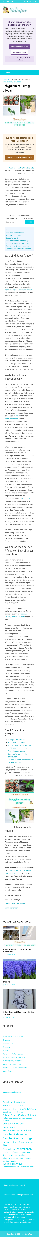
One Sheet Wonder (9, 1161)
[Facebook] (25, 2)
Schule (5, 1050)
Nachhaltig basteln (24, 1158)
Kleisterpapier (26, 1152)
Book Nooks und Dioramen (14, 1112)
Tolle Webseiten (23, 1167)
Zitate (32, 1167)
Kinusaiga (6, 1040)
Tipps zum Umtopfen (16, 742)
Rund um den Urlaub (13, 1164)
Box (17, 416)
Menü (8, 72)
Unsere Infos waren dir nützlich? (19, 249)
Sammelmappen (9, 1167)
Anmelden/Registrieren (12, 1092)
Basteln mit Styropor (13, 1105)
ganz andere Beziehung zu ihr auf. (18, 290)
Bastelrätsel (7, 1071)
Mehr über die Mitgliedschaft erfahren (19, 59)
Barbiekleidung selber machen (15, 1061)
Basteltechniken (10, 1109)
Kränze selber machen (14, 1155)
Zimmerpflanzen (11, 419)
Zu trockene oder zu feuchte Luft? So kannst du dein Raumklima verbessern (19, 748)
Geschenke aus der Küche (17, 1130)
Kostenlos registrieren (19, 47)
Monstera (26, 499)
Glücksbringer (9, 1149)
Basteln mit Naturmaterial (13, 1054)
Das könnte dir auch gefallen (17, 246)
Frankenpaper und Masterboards (20, 1118)
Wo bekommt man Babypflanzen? (13, 236)
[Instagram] (33, 2)
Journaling (7, 1152)
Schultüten (7, 1047)
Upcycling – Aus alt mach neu (14, 1057)
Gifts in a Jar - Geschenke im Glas (18, 1144)
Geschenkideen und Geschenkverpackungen (18, 1136)
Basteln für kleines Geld (12, 1064)
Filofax (5, 1118)
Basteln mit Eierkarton (14, 1102)
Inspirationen (24, 1149)
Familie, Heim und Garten (12, 82)
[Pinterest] (30, 2)
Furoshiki (6, 1120)
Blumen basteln (27, 1108)
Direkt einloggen (19, 52)
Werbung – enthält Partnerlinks (21, 168)
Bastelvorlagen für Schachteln (15, 1068)
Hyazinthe (6, 982)
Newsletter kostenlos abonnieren (19, 157)
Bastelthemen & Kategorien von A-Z (18, 1195)
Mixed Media (9, 1158)
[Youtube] (27, 2)
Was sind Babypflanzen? (15, 233)
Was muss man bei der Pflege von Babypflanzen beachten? (17, 242)
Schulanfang (8, 1043)
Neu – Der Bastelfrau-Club (13, 1037)
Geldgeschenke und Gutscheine (13, 1125)
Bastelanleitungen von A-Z (14, 1185)
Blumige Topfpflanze (16, 740)
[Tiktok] (35, 2)
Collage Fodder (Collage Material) (19, 1115)
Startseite (6, 79)
